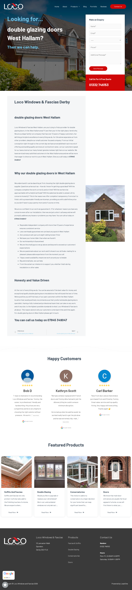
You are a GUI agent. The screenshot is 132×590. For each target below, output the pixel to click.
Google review (28, 421)
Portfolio (93, 6)
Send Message (98, 68)
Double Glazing (73, 549)
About (65, 6)
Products (74, 6)
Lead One (124, 584)
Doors (70, 562)
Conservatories (74, 556)
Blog (85, 6)
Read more (36, 415)
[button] (13, 512)
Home (57, 6)
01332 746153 (99, 85)
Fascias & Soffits (74, 543)
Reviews (103, 6)
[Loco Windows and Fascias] (13, 6)
